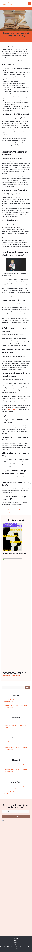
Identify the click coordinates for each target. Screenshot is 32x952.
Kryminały (9, 555)
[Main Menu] (29, 3)
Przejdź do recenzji (13, 409)
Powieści (18, 555)
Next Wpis (22, 510)
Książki (14, 555)
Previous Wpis (10, 510)
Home (16, 938)
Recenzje (16, 38)
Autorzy (5, 555)
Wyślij (16, 816)
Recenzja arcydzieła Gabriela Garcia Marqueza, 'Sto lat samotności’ (14, 672)
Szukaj (3, 685)
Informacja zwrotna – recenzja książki (14, 553)
